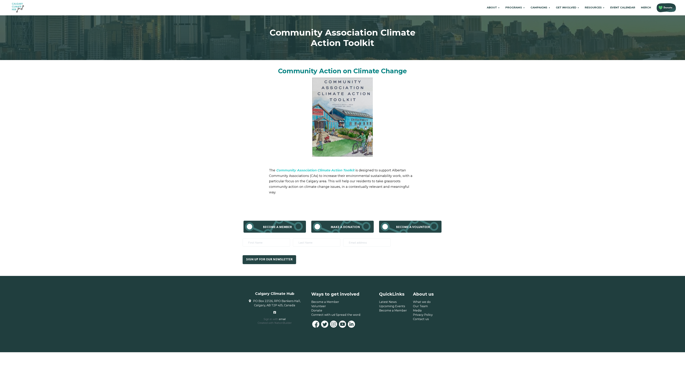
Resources (593, 7)
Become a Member (277, 227)
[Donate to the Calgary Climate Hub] (666, 7)
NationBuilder (283, 323)
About (492, 7)
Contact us (421, 319)
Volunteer (318, 306)
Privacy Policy (423, 314)
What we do (422, 302)
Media (417, 310)
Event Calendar (622, 7)
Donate (316, 310)
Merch (646, 7)
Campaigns (539, 7)
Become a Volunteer (413, 227)
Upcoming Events (392, 306)
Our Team (420, 306)
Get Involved (566, 7)
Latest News (388, 302)
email (282, 319)
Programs (514, 7)
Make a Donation (345, 227)
